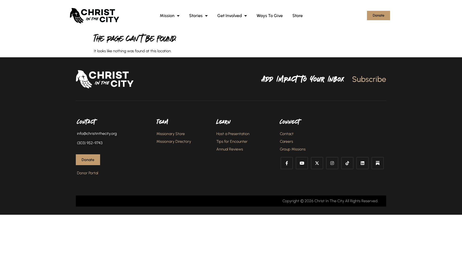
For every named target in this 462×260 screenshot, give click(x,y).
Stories (196, 15)
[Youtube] (302, 163)
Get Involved (229, 15)
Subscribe (369, 79)
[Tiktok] (347, 163)
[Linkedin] (362, 163)
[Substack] (378, 163)
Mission (167, 15)
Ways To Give (270, 15)
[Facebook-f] (287, 163)
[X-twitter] (317, 163)
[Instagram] (332, 163)
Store (297, 15)
